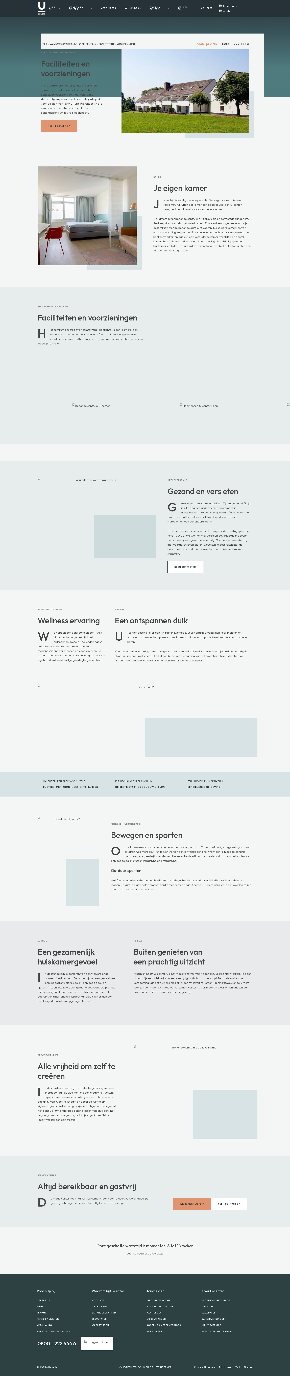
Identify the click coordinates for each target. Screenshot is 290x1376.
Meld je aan (206, 44)
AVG (237, 1367)
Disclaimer (225, 1367)
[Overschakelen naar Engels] (224, 11)
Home (44, 44)
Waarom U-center (61, 44)
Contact (207, 8)
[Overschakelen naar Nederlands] (227, 5)
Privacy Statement (205, 1367)
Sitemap (248, 1367)
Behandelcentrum (85, 44)
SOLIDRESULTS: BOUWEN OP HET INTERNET (145, 1367)
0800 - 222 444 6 (57, 1343)
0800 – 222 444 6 (235, 44)
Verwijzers (108, 8)
